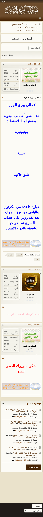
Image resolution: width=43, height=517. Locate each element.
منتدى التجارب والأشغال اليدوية (27, 30)
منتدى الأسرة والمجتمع (20, 24)
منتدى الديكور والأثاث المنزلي (28, 27)
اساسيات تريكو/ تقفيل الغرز (25, 435)
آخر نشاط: (16, 84)
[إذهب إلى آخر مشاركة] (13, 416)
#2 (3, 307)
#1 (3, 97)
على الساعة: (14, 89)
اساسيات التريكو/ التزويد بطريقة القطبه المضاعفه (24, 422)
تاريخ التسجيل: (15, 71)
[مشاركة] (3, 64)
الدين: (16, 80)
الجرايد (10, 255)
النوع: (16, 288)
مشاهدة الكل (33, 467)
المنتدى (34, 24)
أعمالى (19, 255)
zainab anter (19, 411)
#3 (3, 358)
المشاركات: (14, 76)
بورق (36, 259)
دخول (5, 2)
